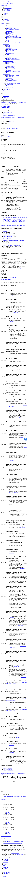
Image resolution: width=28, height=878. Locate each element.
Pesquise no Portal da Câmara (7, 99)
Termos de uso (6, 873)
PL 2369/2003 (6, 107)
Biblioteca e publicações (11, 49)
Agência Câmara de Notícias (12, 75)
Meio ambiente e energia (11, 36)
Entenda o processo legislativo (13, 71)
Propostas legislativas (11, 62)
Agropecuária (9, 27)
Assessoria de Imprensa (11, 80)
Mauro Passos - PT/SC (6, 136)
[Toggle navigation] (7, 23)
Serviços (8, 46)
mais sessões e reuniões (6, 836)
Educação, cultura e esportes (12, 35)
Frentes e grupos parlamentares (13, 59)
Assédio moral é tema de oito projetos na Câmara (14, 796)
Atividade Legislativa (8, 61)
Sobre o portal (6, 872)
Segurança (8, 41)
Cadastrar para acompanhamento (8, 117)
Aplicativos (6, 874)
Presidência (8, 48)
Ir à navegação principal (8, 3)
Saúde (7, 40)
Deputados (5, 55)
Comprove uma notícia (11, 81)
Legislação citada (7, 238)
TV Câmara (9, 78)
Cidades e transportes (11, 28)
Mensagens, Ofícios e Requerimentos (11, 245)
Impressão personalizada (9, 115)
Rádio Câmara (9, 76)
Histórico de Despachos (8, 236)
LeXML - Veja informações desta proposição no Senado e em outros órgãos (13, 842)
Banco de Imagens (10, 79)
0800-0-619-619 (15, 853)
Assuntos (5, 25)
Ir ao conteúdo (6, 1)
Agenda (8, 45)
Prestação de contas (10, 85)
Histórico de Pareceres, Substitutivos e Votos (13, 240)
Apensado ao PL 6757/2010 (11, 128)
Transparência (9, 84)
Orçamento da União (11, 68)
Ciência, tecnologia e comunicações (14, 29)
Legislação (8, 70)
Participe (8, 72)
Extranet (5, 876)
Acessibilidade (6, 9)
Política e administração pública (13, 37)
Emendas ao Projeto (7, 233)
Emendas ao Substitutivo (9, 235)
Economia (8, 33)
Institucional (6, 44)
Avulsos (5, 231)
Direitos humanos (10, 32)
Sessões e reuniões (10, 66)
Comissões (8, 65)
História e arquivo (10, 53)
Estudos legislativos (10, 67)
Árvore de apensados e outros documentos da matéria (13, 225)
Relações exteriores (10, 38)
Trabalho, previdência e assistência (14, 42)
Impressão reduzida (7, 112)
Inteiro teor (12, 121)
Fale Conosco (6, 10)
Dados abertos (9, 87)
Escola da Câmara (10, 50)
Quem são (8, 57)
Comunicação (6, 74)
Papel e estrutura (10, 51)
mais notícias (3, 799)
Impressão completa (7, 113)
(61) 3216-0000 (20, 854)
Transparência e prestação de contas (11, 83)
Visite (7, 54)
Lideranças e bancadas (11, 58)
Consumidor (9, 31)
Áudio (7, 812)
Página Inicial (4, 102)
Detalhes (8, 813)
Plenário (8, 63)
